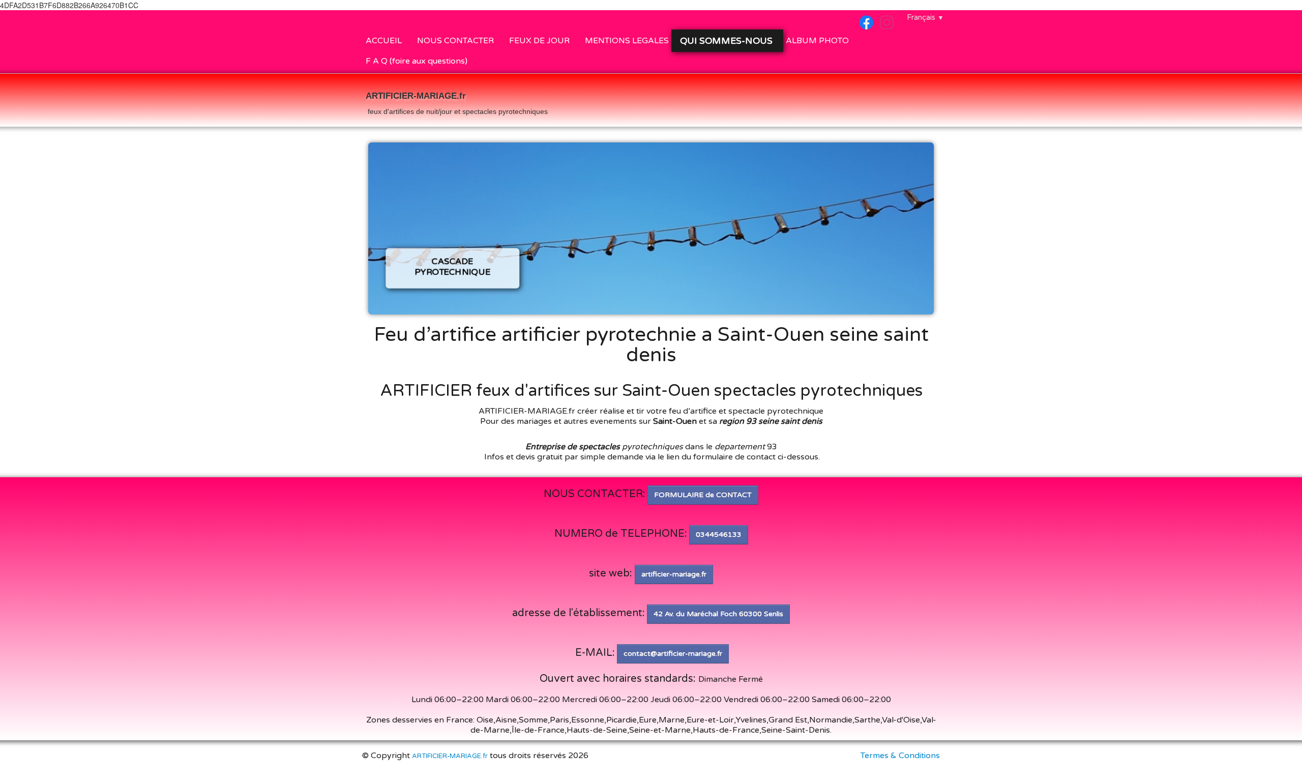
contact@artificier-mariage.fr (673, 653)
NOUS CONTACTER (455, 41)
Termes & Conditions (900, 755)
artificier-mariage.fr (673, 574)
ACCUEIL (384, 41)
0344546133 (719, 534)
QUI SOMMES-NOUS (727, 40)
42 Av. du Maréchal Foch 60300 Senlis (718, 614)
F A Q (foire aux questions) (416, 61)
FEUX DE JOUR (539, 41)
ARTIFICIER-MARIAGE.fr (450, 756)
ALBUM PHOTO (817, 41)
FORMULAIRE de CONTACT (703, 494)
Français (925, 17)
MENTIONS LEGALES (627, 41)
